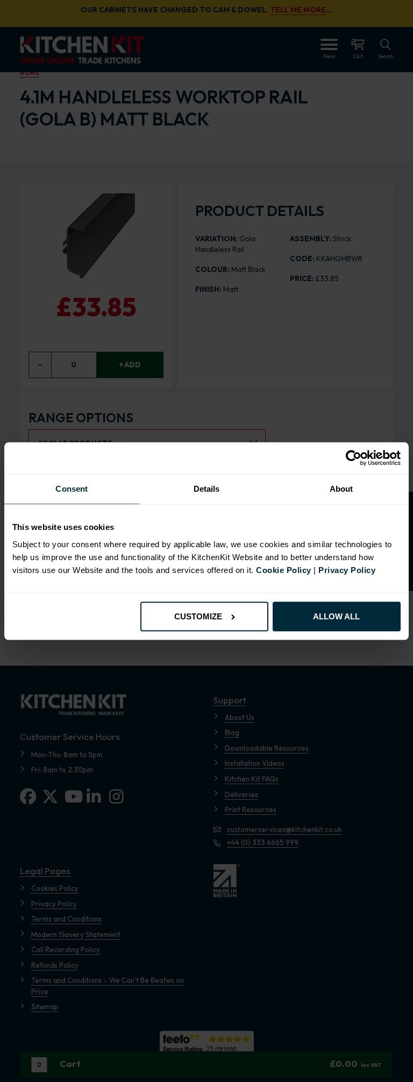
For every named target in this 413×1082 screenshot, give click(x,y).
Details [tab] (207, 489)
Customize (198, 616)
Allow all (336, 616)
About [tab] (341, 489)
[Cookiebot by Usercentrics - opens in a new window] (354, 458)
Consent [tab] (71, 489)
